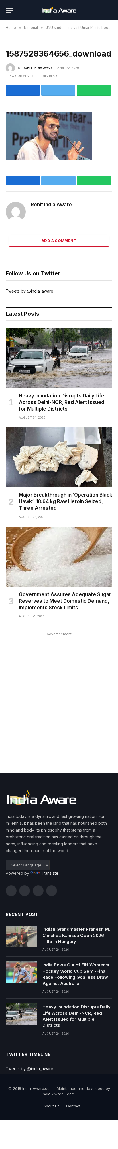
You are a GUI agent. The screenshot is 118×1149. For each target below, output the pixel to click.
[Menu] (9, 10)
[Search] (109, 10)
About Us (51, 1106)
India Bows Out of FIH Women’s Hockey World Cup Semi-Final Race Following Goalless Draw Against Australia (75, 974)
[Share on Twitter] (58, 90)
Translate (49, 873)
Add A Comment (59, 240)
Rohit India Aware (38, 67)
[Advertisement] (59, 697)
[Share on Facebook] (23, 90)
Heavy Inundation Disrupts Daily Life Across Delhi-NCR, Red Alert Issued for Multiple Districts (61, 402)
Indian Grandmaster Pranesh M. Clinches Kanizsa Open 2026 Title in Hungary (76, 935)
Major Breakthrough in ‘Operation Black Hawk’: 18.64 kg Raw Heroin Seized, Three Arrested (65, 501)
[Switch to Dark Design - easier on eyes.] (101, 10)
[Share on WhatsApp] (94, 90)
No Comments (21, 75)
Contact (73, 1106)
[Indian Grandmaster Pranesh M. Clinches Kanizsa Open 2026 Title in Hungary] (21, 936)
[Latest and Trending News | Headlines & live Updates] (59, 10)
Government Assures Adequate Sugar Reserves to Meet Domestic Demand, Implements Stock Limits (65, 601)
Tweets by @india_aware (29, 291)
